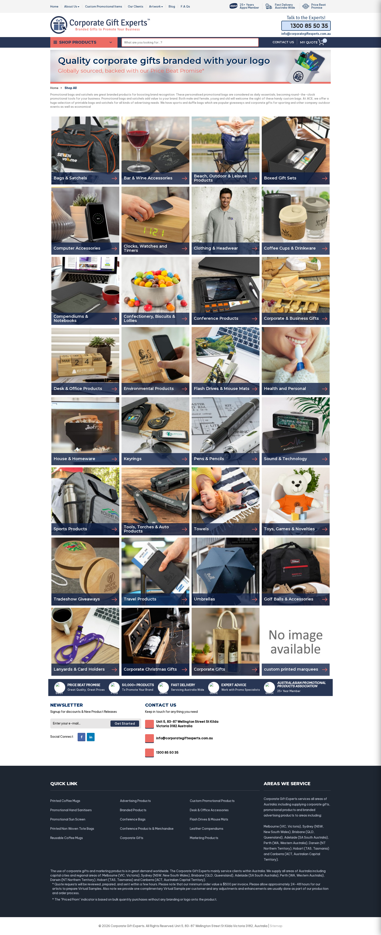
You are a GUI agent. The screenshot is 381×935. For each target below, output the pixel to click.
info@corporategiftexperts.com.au (306, 34)
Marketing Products (204, 838)
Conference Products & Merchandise (147, 829)
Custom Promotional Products (212, 801)
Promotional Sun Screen (67, 819)
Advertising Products (135, 801)
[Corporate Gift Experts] (100, 24)
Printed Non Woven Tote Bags (72, 829)
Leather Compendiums (206, 829)
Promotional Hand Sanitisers (71, 810)
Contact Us (283, 42)
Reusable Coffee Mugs (66, 838)
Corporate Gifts (131, 838)
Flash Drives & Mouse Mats (209, 819)
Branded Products (133, 810)
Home (54, 88)
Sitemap (276, 926)
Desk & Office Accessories (209, 810)
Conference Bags (133, 819)
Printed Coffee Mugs (65, 801)
